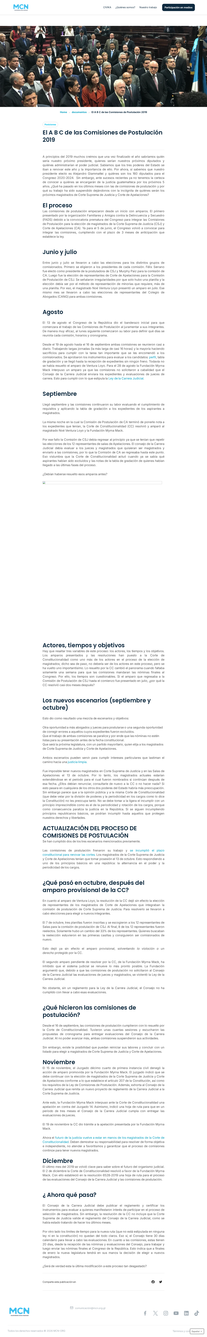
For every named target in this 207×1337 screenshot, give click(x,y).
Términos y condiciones (186, 1331)
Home (63, 112)
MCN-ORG (59, 1330)
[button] (197, 1331)
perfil (152, 357)
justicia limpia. (77, 762)
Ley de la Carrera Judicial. (126, 378)
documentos (79, 112)
